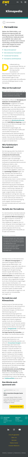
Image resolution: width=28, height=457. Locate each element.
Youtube (20, 430)
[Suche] (22, 2)
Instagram (14, 430)
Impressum (10, 452)
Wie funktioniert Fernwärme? (13, 53)
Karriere (14, 440)
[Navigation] (25, 2)
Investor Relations (14, 445)
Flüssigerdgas (19, 419)
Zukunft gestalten (14, 435)
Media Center (14, 443)
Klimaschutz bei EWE (16, 406)
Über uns (14, 437)
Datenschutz (17, 452)
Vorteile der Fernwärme (11, 56)
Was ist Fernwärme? (10, 50)
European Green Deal (8, 420)
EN (18, 2)
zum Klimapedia (10, 22)
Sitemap (24, 452)
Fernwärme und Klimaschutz (12, 58)
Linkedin (8, 430)
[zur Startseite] (5, 2)
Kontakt (4, 452)
